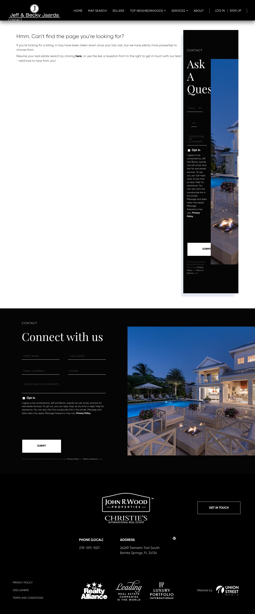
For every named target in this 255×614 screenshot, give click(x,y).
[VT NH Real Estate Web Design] (227, 590)
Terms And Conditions (28, 597)
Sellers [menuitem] (118, 10)
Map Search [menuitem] (97, 10)
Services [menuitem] (178, 10)
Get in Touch (219, 508)
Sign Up (235, 10)
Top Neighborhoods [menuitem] (146, 10)
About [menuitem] (199, 10)
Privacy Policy (83, 413)
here (79, 56)
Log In (220, 10)
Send (207, 249)
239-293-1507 (89, 548)
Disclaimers (21, 590)
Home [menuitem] (78, 10)
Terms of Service (90, 459)
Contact (15, 20)
